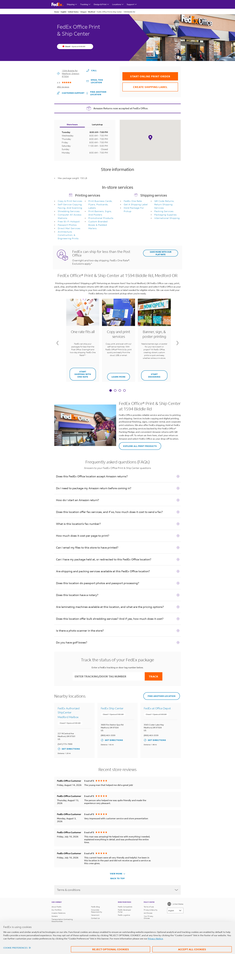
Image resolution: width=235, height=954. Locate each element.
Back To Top (117, 878)
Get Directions (69, 749)
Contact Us (95, 918)
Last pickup (97, 124)
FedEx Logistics (124, 915)
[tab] (110, 390)
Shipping (71, 4)
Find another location (98, 93)
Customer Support (70, 93)
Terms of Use (149, 907)
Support (130, 4)
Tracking (84, 4)
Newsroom (95, 915)
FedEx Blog (95, 907)
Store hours (72, 124)
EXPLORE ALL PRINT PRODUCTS (138, 444)
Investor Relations (58, 913)
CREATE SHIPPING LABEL (145, 86)
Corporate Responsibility (96, 911)
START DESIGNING (150, 374)
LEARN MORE (116, 375)
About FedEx (56, 907)
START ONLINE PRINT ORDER (146, 75)
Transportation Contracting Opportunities (62, 920)
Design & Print (100, 4)
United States (178, 904)
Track (153, 676)
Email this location (97, 81)
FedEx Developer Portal (124, 911)
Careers (55, 916)
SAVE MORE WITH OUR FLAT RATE (160, 253)
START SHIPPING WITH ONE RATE (80, 373)
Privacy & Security (150, 910)
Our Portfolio (56, 910)
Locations (116, 4)
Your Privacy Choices (148, 917)
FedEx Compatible (125, 907)
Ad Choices (148, 913)
